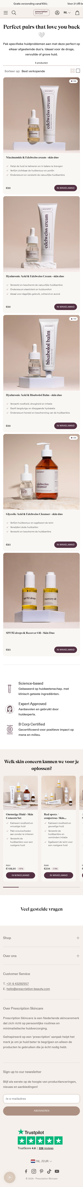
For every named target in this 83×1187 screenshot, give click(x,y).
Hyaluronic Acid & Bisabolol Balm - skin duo (41, 373)
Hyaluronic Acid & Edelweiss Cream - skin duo (41, 254)
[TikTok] (49, 1171)
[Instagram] (33, 1171)
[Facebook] (26, 1171)
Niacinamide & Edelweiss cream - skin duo (41, 135)
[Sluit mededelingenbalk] (79, 3)
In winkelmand (66, 188)
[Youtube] (57, 1171)
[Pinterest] (41, 1171)
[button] (5, 12)
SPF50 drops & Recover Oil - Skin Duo (41, 604)
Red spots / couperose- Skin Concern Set (58, 829)
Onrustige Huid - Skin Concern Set (20, 829)
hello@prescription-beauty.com (28, 989)
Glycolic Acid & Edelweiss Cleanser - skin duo (41, 492)
